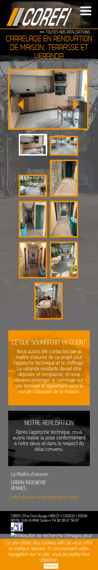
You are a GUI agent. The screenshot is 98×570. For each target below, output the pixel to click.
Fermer (51, 566)
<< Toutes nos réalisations (64, 32)
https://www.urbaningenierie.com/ (44, 497)
